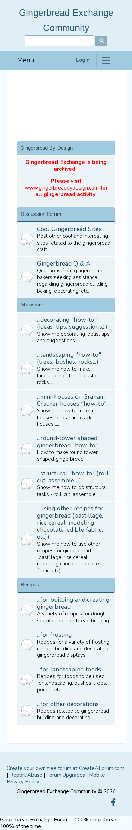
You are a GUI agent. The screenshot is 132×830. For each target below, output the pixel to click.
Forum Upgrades (65, 775)
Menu (25, 60)
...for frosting (54, 635)
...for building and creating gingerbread (73, 603)
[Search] (101, 41)
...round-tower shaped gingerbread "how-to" (67, 441)
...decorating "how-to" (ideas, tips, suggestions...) (72, 323)
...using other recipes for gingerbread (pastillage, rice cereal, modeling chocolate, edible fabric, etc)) (70, 522)
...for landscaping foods (69, 669)
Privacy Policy (23, 781)
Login (83, 60)
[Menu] (105, 60)
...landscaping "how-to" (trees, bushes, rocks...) (69, 358)
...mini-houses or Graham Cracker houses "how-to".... (74, 400)
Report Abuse (25, 775)
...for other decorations (68, 704)
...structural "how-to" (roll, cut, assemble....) (73, 476)
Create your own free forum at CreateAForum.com (65, 768)
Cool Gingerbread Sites (69, 229)
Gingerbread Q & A (63, 263)
